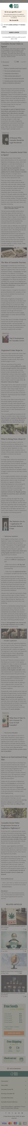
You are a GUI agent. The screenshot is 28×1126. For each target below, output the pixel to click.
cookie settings (13, 24)
